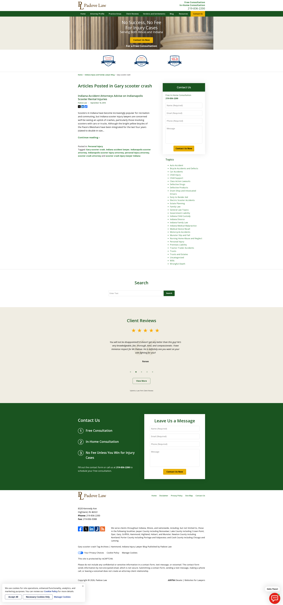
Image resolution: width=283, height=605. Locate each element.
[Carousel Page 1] (130, 372)
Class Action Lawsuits (180, 181)
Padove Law (101, 580)
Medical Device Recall (180, 229)
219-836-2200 (196, 8)
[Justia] (97, 528)
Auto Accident (176, 165)
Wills (172, 260)
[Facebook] (80, 528)
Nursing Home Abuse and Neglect (186, 238)
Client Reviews (132, 14)
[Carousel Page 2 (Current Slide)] (136, 372)
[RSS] (102, 528)
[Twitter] (85, 528)
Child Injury (175, 174)
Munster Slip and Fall (180, 235)
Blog (172, 14)
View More (141, 381)
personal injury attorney (137, 152)
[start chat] (274, 598)
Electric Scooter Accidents (182, 200)
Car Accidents (176, 171)
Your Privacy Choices (94, 552)
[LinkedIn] (91, 528)
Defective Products (179, 187)
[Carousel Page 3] (141, 372)
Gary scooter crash (95, 149)
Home (83, 14)
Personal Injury (95, 146)
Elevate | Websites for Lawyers (186, 580)
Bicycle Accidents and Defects (184, 168)
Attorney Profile (97, 14)
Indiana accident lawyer (117, 149)
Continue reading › (88, 137)
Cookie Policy (113, 552)
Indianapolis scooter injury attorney (106, 152)
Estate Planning (177, 203)
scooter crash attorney (89, 156)
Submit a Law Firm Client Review (141, 391)
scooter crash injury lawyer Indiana (123, 156)
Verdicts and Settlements (154, 14)
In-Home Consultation (192, 5)
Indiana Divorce (177, 219)
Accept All (13, 597)
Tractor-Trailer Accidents (182, 248)
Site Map (189, 495)
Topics (169, 159)
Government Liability (180, 213)
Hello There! (272, 589)
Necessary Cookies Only (38, 597)
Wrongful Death (177, 263)
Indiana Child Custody (180, 216)
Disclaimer (163, 495)
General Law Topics (179, 209)
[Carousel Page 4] (147, 372)
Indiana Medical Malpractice (183, 225)
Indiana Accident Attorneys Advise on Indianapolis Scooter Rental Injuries (110, 97)
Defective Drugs (177, 184)
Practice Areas (115, 14)
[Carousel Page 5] (152, 372)
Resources (183, 14)
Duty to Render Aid (179, 197)
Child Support (176, 178)
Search (169, 293)
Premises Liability (178, 244)
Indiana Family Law (179, 222)
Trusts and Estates (179, 254)
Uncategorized (177, 257)
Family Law (175, 206)
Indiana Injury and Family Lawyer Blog (100, 75)
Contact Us (198, 14)
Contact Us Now (141, 40)
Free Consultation (194, 2)
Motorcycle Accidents (180, 232)
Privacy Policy (177, 495)
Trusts (173, 251)
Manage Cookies (129, 552)
